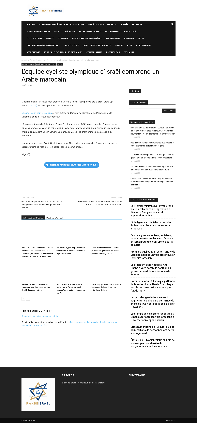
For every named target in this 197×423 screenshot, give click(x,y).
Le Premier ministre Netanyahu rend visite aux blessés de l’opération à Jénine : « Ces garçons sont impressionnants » (152, 210)
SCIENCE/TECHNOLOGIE (38, 31)
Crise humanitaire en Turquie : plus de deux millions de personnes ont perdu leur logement (153, 330)
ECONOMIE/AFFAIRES (90, 31)
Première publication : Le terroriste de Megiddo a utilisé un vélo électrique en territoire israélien (153, 254)
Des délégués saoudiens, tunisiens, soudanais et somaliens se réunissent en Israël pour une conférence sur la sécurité (153, 240)
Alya (129, 45)
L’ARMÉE (124, 24)
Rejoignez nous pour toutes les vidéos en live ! (73, 164)
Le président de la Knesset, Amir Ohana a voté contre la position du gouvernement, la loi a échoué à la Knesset (151, 269)
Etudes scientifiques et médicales (63, 52)
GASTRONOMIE (112, 31)
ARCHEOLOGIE (113, 38)
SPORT (57, 31)
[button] (172, 24)
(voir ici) (33, 105)
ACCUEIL (31, 24)
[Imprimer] (51, 92)
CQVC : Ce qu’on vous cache (143, 199)
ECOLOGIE (137, 24)
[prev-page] (23, 299)
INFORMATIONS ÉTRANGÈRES (87, 38)
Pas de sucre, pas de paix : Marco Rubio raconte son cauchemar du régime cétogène (70, 251)
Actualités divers (36, 60)
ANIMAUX (129, 38)
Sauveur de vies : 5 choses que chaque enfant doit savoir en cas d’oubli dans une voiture (35, 287)
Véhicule (129, 52)
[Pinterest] (38, 92)
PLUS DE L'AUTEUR (54, 218)
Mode (141, 38)
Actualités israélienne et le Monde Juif (61, 24)
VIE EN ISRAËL (131, 31)
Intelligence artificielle (97, 45)
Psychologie (113, 52)
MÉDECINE (70, 31)
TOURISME (63, 38)
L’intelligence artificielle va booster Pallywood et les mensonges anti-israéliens (151, 225)
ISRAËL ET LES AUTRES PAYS (102, 24)
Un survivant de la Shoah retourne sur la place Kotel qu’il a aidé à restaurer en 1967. (100, 203)
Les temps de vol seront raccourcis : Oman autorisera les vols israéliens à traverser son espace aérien (152, 317)
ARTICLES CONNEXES (33, 218)
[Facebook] (24, 92)
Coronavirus (143, 45)
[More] (64, 92)
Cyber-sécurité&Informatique (44, 45)
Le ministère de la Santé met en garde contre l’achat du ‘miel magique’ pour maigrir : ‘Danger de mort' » (152, 182)
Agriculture (72, 45)
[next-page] (28, 299)
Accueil (24, 60)
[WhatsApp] (44, 92)
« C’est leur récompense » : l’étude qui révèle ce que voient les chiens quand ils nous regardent (104, 251)
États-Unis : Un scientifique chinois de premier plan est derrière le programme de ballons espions (153, 343)
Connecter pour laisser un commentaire (39, 316)
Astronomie (33, 52)
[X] (31, 92)
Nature (119, 45)
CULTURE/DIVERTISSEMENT (40, 38)
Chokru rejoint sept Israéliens (36, 113)
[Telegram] (57, 92)
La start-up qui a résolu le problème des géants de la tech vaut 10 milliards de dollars (105, 287)
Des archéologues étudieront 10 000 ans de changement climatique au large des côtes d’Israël (42, 204)
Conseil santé (94, 52)
